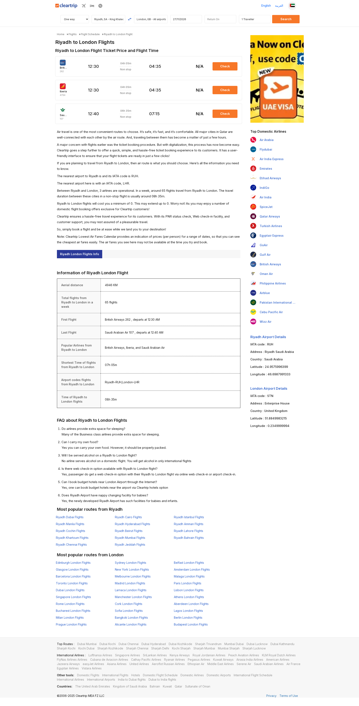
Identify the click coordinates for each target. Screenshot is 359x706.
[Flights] (84, 7)
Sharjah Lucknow (254, 648)
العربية (279, 5)
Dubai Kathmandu (282, 644)
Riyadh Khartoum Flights (72, 537)
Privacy (271, 695)
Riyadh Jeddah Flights (130, 544)
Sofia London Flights (129, 610)
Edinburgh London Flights (73, 562)
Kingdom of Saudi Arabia (130, 686)
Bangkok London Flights (131, 617)
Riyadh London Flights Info (79, 254)
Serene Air (244, 664)
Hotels (135, 675)
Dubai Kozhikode (180, 644)
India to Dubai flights (132, 679)
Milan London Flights (70, 617)
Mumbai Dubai (234, 644)
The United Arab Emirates (92, 686)
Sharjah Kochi (66, 648)
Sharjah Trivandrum (208, 644)
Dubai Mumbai (87, 644)
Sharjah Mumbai (204, 648)
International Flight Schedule (253, 675)
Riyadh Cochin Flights (70, 531)
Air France (293, 664)
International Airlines (70, 679)
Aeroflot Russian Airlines (168, 664)
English (266, 5)
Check (225, 66)
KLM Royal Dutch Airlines (279, 655)
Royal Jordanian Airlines (209, 655)
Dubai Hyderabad (153, 644)
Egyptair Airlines (68, 668)
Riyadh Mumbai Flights (130, 537)
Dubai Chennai (129, 644)
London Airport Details (268, 388)
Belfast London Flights (189, 562)
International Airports (101, 679)
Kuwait (167, 686)
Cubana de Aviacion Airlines (109, 659)
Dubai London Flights (70, 590)
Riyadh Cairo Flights (128, 517)
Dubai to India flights (162, 679)
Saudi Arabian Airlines (269, 664)
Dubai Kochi (108, 644)
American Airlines (277, 659)
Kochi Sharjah (181, 648)
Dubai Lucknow (257, 644)
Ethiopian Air (196, 664)
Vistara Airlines (92, 668)
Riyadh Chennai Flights (71, 544)
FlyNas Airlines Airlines (72, 659)
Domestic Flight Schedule (160, 675)
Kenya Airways (180, 655)
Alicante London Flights (130, 624)
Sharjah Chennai (137, 648)
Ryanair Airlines (174, 659)
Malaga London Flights (189, 576)
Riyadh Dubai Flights (70, 517)
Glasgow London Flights (72, 569)
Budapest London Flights (191, 624)
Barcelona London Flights (73, 576)
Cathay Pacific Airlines (146, 659)
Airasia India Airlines (249, 659)
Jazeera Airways (68, 664)
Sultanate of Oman (197, 686)
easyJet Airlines (93, 664)
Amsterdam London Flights (192, 569)
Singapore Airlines (127, 655)
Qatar (178, 686)
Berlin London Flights (188, 617)
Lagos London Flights (188, 610)
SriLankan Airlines (155, 655)
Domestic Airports (219, 675)
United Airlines (139, 664)
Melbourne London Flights (133, 576)
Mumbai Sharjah (229, 648)
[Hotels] (92, 7)
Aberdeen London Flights (191, 604)
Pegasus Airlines (199, 659)
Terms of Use (288, 695)
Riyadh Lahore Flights (188, 531)
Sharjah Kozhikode (110, 648)
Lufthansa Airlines (100, 655)
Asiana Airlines (117, 664)
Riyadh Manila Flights (70, 524)
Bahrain (155, 686)
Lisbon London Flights (189, 590)
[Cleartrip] (66, 7)
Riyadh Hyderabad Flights (132, 524)
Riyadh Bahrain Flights (189, 537)
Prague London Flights (71, 624)
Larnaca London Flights (130, 590)
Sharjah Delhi (160, 648)
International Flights (115, 675)
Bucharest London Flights (73, 610)
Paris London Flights (187, 583)
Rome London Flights (70, 604)
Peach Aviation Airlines (243, 655)
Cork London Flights (128, 604)
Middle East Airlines (220, 664)
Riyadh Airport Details (268, 337)
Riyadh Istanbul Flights (189, 517)
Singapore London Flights (73, 597)
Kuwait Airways (223, 659)
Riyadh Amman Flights (188, 524)
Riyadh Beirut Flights (129, 531)
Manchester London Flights (133, 597)
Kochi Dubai (86, 648)
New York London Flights (132, 569)
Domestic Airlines (192, 675)
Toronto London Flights (72, 583)
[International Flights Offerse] (100, 7)
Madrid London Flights (130, 583)
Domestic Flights (88, 675)
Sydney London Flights (130, 562)
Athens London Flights (189, 597)
